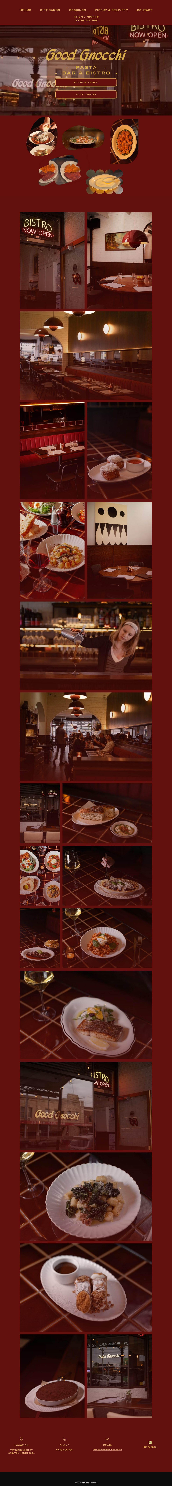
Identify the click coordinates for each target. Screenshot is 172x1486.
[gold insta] (150, 1442)
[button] (77, 183)
